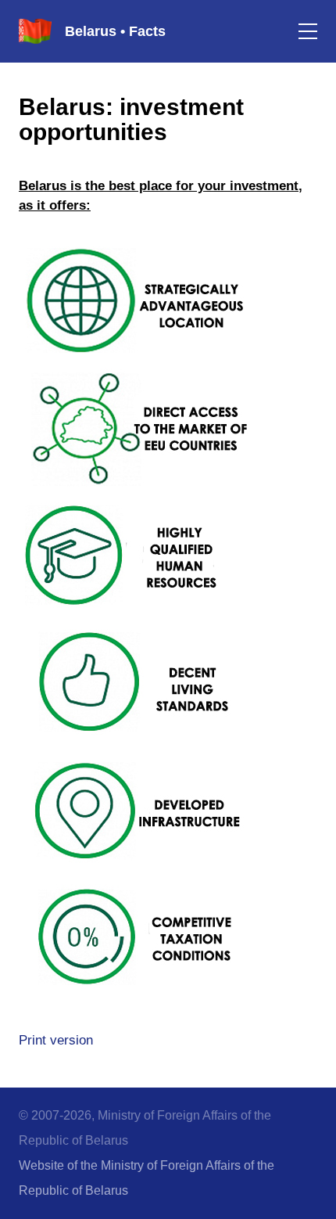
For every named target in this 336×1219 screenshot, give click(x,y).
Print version (56, 1040)
